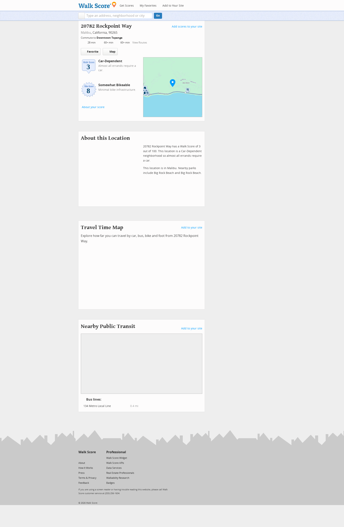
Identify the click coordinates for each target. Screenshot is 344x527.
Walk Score (87, 452)
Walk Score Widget (116, 458)
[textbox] (118, 16)
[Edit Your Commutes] (125, 37)
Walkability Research (117, 478)
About (81, 463)
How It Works (85, 468)
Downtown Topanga (110, 37)
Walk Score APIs (115, 463)
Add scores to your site (187, 26)
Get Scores (127, 5)
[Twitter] (80, 457)
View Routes (139, 42)
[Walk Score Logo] (97, 5)
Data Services (114, 468)
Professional (116, 452)
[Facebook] (87, 457)
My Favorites (148, 5)
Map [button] (112, 51)
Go (158, 15)
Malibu (86, 32)
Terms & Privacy (87, 478)
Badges (110, 483)
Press (81, 473)
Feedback (83, 483)
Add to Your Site (173, 5)
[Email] (93, 457)
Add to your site (191, 227)
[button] (81, 16)
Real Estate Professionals (120, 473)
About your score (93, 107)
